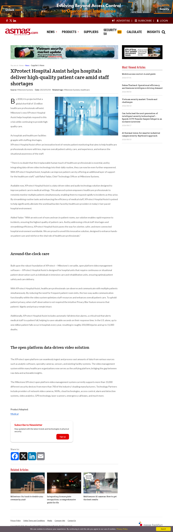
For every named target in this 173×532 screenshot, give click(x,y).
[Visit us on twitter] (10, 20)
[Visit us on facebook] (7, 20)
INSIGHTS (153, 32)
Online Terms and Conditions (34, 521)
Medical (14, 414)
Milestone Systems (72, 90)
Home (21, 65)
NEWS (51, 32)
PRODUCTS (69, 32)
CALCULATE (134, 32)
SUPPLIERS (91, 32)
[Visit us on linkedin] (14, 20)
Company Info (60, 521)
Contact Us (72, 521)
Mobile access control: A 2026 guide (139, 74)
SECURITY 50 (110, 32)
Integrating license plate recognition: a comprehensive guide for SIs (61, 499)
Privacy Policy (16, 521)
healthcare (85, 90)
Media (49, 521)
